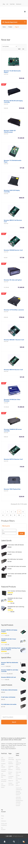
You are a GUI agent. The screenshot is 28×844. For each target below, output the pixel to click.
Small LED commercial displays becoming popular (19, 791)
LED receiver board (3, 785)
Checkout (3, 821)
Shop (2, 816)
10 (19, 515)
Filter (21, 533)
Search (14, 722)
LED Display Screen (3, 759)
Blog (4, 4)
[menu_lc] (25, 11)
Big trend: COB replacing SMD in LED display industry (18, 764)
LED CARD (9, 836)
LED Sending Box (3, 775)
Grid (19, 49)
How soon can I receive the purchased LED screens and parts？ (18, 778)
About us (10, 780)
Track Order (12, 4)
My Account (18, 4)
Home (4, 27)
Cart (7, 4)
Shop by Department (10, 22)
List (23, 49)
